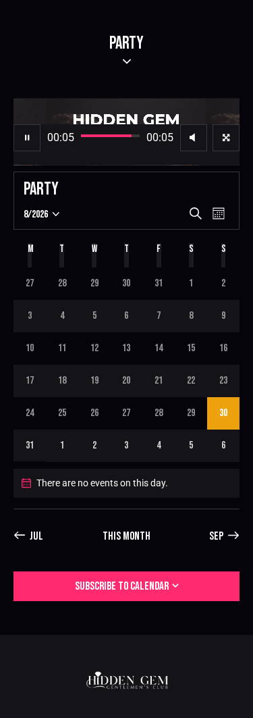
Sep (216, 536)
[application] (126, 131)
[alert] (126, 483)
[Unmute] (193, 137)
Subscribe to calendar (122, 586)
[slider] (110, 135)
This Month (126, 536)
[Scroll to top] (231, 696)
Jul (36, 536)
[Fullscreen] (226, 137)
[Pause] (26, 137)
